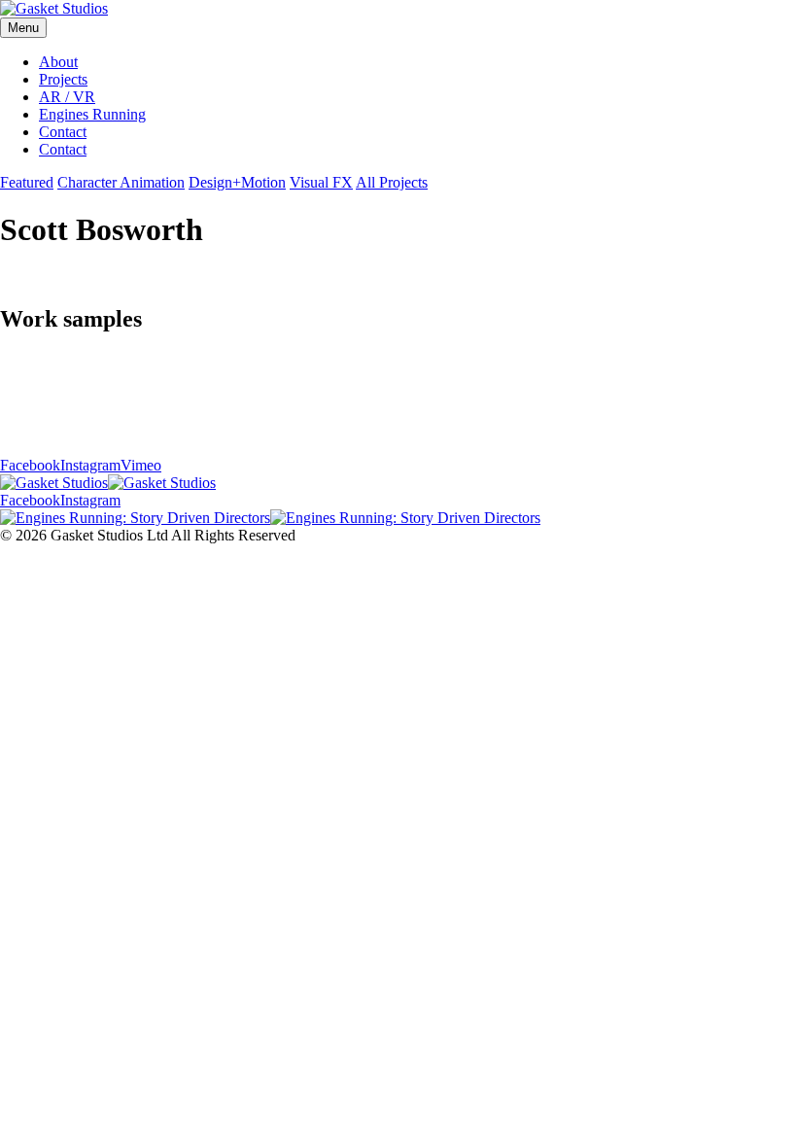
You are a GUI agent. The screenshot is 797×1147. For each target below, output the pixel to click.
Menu (23, 27)
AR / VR (67, 96)
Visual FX (321, 182)
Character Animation (121, 182)
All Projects (392, 182)
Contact (63, 131)
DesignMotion (237, 182)
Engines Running (92, 114)
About (58, 61)
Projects (63, 79)
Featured (26, 182)
